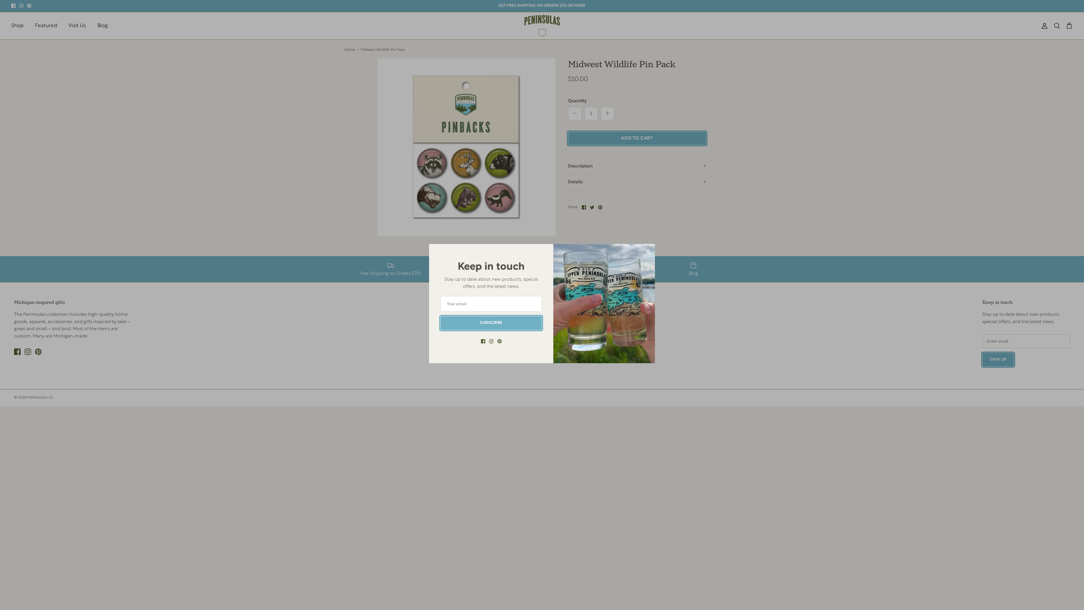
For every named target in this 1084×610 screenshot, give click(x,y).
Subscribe (491, 323)
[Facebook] (483, 341)
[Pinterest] (499, 341)
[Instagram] (491, 341)
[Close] (648, 251)
